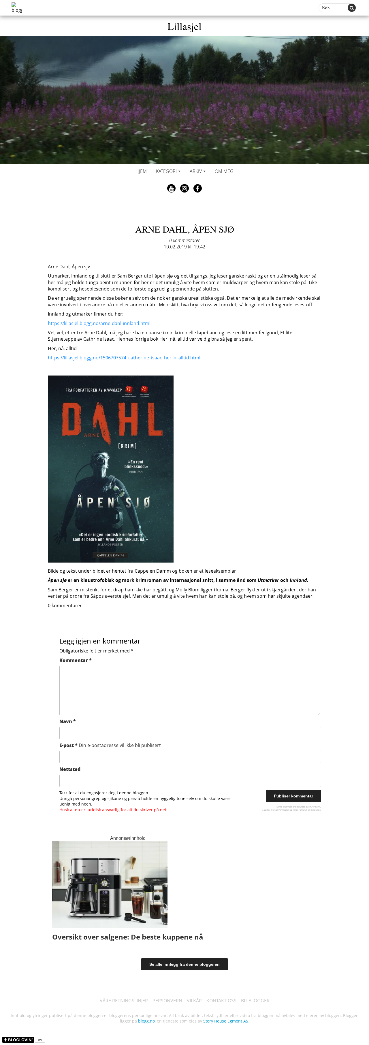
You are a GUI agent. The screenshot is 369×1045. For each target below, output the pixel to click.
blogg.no (146, 1021)
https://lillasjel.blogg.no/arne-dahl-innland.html (99, 323)
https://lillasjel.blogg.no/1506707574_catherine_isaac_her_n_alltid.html (124, 357)
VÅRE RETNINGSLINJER (124, 1000)
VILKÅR (194, 1000)
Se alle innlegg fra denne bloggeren (184, 964)
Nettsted (69, 769)
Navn (67, 721)
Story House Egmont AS (225, 1021)
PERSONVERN (167, 1000)
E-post (110, 745)
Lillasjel (184, 26)
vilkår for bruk (300, 809)
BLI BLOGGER (255, 1000)
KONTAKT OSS (221, 1000)
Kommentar (75, 660)
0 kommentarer (184, 240)
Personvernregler (280, 809)
